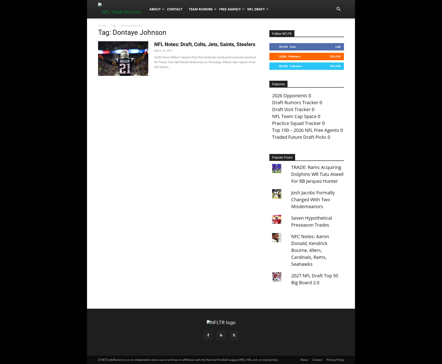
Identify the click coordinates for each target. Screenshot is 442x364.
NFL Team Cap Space (294, 116)
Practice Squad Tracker (296, 123)
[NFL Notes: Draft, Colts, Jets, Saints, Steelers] (123, 58)
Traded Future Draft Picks (299, 137)
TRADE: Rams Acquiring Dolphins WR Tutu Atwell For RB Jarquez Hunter (317, 174)
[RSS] (221, 335)
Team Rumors (201, 9)
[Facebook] (208, 335)
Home (102, 25)
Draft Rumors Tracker (295, 102)
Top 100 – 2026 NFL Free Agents (305, 130)
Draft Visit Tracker (291, 109)
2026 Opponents (289, 95)
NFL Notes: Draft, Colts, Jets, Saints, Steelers (204, 44)
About (155, 9)
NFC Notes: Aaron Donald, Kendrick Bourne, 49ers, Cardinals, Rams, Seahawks (310, 250)
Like (338, 46)
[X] (233, 335)
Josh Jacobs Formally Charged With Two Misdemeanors (313, 199)
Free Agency (230, 9)
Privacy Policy (335, 360)
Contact (174, 9)
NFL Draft (256, 9)
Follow (335, 56)
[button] (338, 9)
